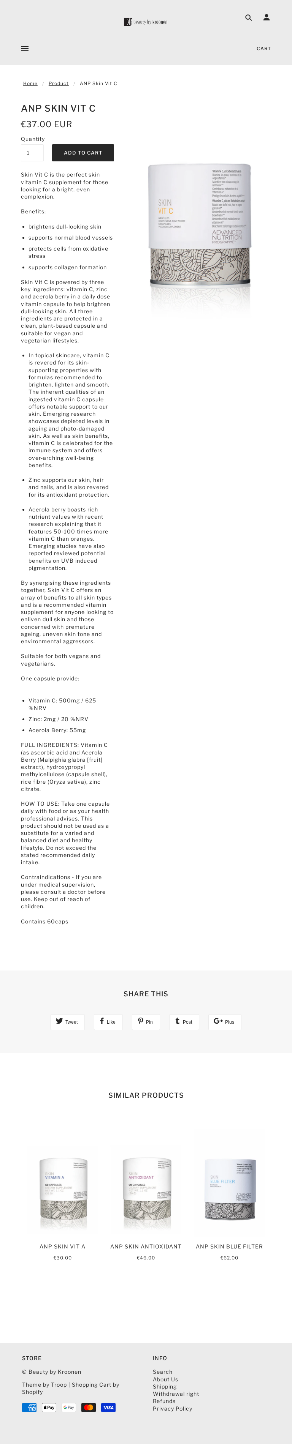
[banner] (146, 21)
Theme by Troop (44, 1384)
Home (30, 83)
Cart (264, 48)
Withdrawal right (176, 1393)
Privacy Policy (172, 1408)
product (59, 83)
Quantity (32, 139)
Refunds (164, 1401)
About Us (165, 1379)
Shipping (165, 1386)
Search (163, 1371)
